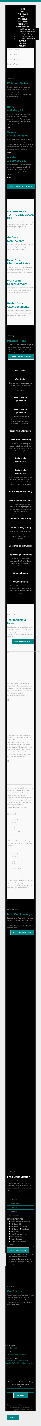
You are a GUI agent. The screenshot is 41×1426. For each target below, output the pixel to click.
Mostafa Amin (20, 1149)
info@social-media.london (16, 1354)
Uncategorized (24, 822)
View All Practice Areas (21, 357)
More (9, 127)
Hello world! (14, 836)
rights (24, 861)
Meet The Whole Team (22, 932)
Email (20, 1387)
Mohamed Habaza (20, 1014)
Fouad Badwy (20, 1095)
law (20, 861)
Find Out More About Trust (21, 186)
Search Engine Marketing (20, 491)
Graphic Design (20, 573)
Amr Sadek (20, 1069)
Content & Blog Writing (20, 519)
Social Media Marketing (20, 431)
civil (17, 861)
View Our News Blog (22, 641)
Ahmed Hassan (20, 989)
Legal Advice (23, 856)
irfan (20, 820)
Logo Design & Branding (20, 546)
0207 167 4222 (11, 1348)
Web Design (20, 370)
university (30, 861)
